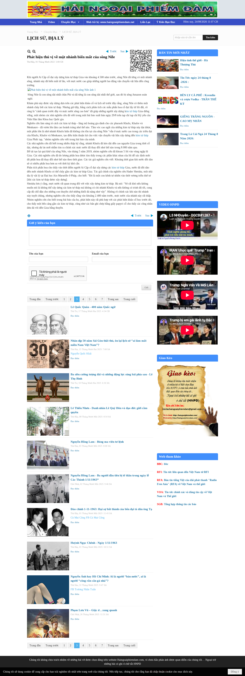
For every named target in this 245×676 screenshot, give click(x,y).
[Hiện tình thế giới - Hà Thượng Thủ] (168, 65)
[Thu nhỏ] (29, 51)
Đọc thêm (75, 316)
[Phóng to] (34, 51)
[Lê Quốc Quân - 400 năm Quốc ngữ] (48, 320)
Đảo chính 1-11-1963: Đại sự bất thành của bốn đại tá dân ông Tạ (111, 509)
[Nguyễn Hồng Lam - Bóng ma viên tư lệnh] (48, 455)
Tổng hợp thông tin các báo (180, 504)
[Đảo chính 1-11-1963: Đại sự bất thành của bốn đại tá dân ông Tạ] (48, 522)
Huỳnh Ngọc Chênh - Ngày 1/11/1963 (94, 542)
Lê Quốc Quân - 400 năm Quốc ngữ (93, 307)
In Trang (29, 216)
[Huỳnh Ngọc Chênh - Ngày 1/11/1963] (48, 556)
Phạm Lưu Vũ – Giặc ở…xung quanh (94, 610)
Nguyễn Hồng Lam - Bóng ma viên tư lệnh (97, 441)
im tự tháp (131, 111)
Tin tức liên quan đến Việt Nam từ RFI (186, 472)
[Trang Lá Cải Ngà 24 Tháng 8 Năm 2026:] (168, 139)
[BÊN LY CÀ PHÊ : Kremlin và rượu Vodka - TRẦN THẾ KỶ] (168, 100)
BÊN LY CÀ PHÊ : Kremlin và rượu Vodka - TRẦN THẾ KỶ (198, 99)
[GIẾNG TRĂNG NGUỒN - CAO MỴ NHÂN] (168, 121)
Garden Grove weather (187, 199)
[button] (70, 22)
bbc (166, 464)
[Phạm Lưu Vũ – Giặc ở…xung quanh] (48, 623)
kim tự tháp (142, 135)
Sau (122, 51)
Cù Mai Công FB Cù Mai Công (88, 517)
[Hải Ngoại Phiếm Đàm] (122, 9)
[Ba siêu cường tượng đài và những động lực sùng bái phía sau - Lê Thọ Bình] (48, 387)
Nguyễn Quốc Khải (81, 353)
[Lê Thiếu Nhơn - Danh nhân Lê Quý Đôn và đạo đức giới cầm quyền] (48, 421)
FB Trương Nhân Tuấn (83, 589)
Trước (113, 51)
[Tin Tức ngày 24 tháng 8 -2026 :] (168, 83)
